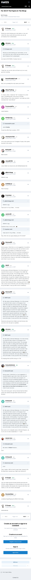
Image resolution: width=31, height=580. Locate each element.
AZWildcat (8, 184)
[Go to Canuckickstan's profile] (2, 365)
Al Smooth (8, 401)
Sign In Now (15, 552)
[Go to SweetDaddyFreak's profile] (2, 79)
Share (16, 562)
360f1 (7, 265)
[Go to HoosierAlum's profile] (2, 494)
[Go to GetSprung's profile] (2, 118)
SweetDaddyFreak (11, 78)
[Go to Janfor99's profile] (2, 215)
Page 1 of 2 (15, 22)
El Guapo (5, 15)
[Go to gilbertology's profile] (2, 173)
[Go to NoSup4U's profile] (2, 150)
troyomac (8, 195)
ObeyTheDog (9, 90)
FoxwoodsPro (9, 106)
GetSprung (8, 117)
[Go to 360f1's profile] (2, 266)
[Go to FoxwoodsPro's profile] (2, 107)
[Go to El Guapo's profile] (2, 29)
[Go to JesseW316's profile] (2, 161)
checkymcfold (9, 136)
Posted (10, 30)
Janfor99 (8, 214)
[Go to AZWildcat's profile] (2, 184)
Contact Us (15, 577)
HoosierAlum (9, 494)
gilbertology (9, 172)
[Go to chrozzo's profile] (2, 44)
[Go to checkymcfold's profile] (2, 137)
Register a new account (15, 541)
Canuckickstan (10, 365)
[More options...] (28, 29)
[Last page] (29, 22)
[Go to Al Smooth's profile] (2, 401)
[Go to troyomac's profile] (2, 196)
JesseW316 (9, 161)
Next (25, 22)
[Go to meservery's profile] (2, 439)
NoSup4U (8, 149)
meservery (8, 438)
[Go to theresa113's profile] (2, 243)
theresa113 (8, 242)
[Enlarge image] (16, 226)
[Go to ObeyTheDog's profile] (2, 90)
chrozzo (8, 43)
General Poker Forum (14, 16)
